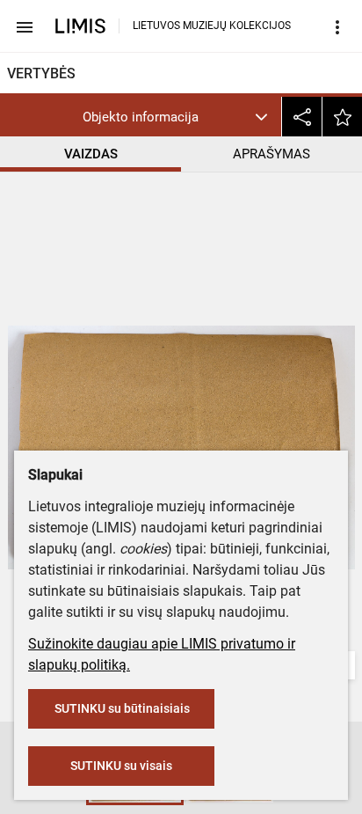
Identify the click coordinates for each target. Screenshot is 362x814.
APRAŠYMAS (271, 154)
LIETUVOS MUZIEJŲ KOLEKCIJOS (212, 25)
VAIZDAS (91, 154)
